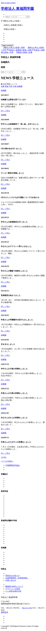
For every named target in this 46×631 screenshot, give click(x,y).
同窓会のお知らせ (12, 576)
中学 (11, 86)
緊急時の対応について (14, 586)
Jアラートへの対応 (12, 589)
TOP (4, 84)
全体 (2, 86)
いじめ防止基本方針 (13, 591)
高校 (6, 86)
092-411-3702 (27, 608)
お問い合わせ (10, 580)
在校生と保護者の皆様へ (20, 50)
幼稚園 (19, 86)
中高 (15, 86)
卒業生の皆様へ (24, 52)
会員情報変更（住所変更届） (17, 578)
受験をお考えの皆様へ (14, 48)
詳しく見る (5, 111)
